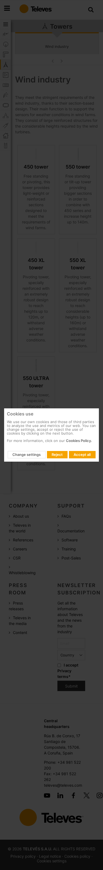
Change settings (26, 454)
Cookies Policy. (79, 440)
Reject (57, 454)
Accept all (82, 454)
